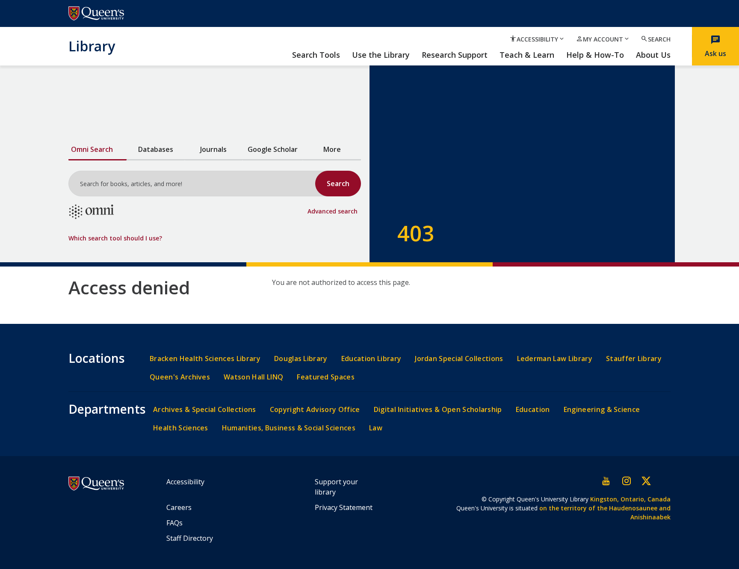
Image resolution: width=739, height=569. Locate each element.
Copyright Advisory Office (315, 410)
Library (91, 45)
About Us (653, 55)
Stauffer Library (634, 359)
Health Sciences (180, 428)
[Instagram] (626, 481)
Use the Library (381, 55)
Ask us (715, 46)
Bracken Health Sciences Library (205, 359)
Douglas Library (301, 359)
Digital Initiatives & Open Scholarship (438, 410)
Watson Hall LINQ (253, 377)
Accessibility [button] (537, 39)
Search (656, 39)
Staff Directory (189, 538)
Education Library (371, 359)
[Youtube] (606, 481)
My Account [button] (603, 39)
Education (533, 410)
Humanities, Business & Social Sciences (288, 428)
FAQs (174, 523)
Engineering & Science (602, 410)
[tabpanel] (214, 199)
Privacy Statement (343, 507)
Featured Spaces (326, 377)
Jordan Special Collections (459, 359)
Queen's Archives (180, 377)
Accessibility (185, 481)
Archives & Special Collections (204, 410)
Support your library (336, 487)
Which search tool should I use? (115, 238)
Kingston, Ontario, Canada (630, 499)
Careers (179, 507)
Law (375, 428)
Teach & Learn (527, 55)
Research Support (455, 55)
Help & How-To (595, 55)
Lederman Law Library (554, 359)
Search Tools (316, 55)
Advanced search (332, 211)
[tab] (97, 149)
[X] (645, 481)
